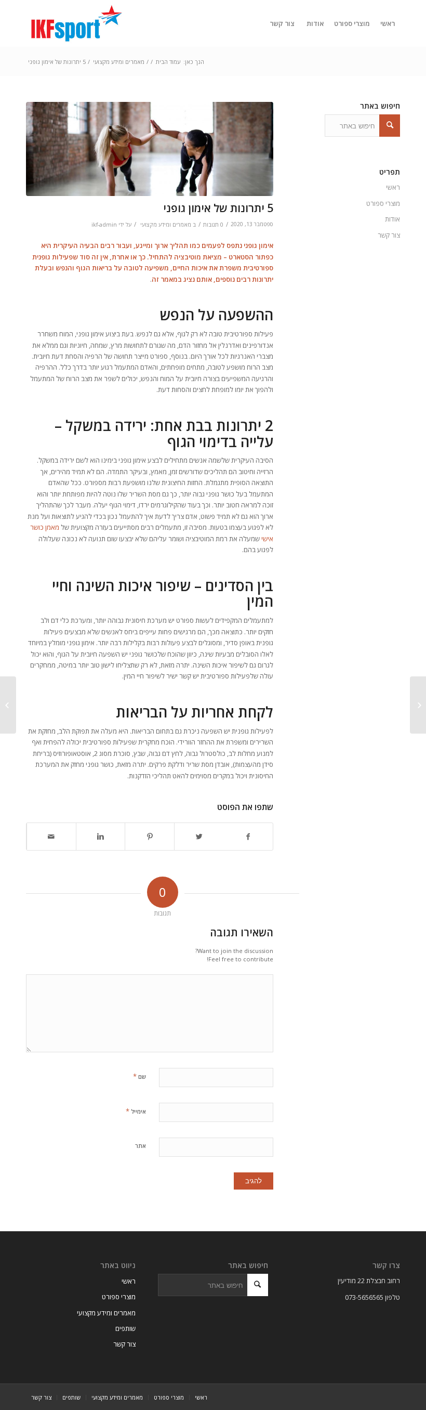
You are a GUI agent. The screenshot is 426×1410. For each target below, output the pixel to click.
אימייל (136, 1111)
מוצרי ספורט (383, 203)
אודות (392, 219)
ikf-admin (104, 224)
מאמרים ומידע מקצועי (118, 62)
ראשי (393, 187)
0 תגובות (213, 224)
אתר (140, 1146)
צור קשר (389, 235)
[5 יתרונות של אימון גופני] (149, 149)
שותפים (125, 1328)
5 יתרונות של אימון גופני (218, 208)
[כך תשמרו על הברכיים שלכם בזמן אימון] (418, 705)
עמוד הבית (168, 62)
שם (139, 1076)
